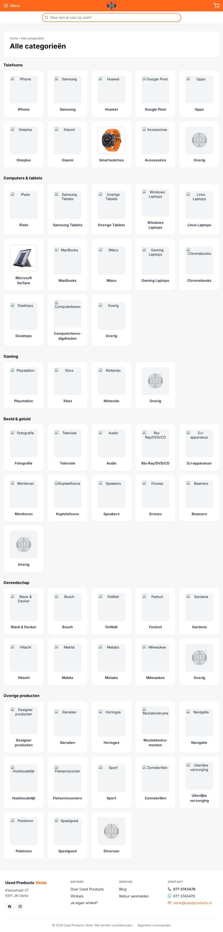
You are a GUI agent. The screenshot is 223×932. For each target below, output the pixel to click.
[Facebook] (9, 906)
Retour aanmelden (134, 896)
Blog (123, 889)
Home (14, 38)
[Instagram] (20, 906)
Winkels (77, 896)
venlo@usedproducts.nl (192, 903)
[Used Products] (111, 5)
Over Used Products (87, 889)
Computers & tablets (22, 178)
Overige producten (21, 695)
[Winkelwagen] (216, 6)
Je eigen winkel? (84, 903)
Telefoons (13, 65)
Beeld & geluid (16, 419)
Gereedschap (16, 582)
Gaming (10, 356)
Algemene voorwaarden (154, 925)
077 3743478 (184, 889)
